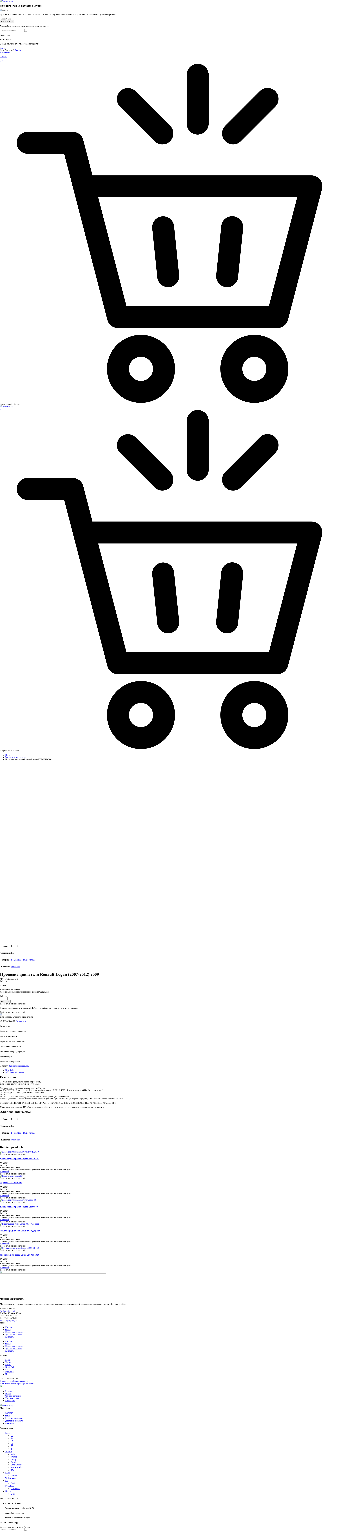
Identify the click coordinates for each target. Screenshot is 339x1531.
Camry (13, 1459)
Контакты (9, 1337)
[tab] (172, 1070)
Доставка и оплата (13, 1334)
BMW (7, 1472)
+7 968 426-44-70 (7, 1311)
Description (10, 1070)
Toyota (8, 1451)
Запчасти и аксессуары (15, 757)
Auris (13, 1454)
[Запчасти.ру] (6, 406)
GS (12, 1446)
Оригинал (15, 967)
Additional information (14, 1072)
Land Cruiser (16, 1464)
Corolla (14, 1462)
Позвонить (21, 1021)
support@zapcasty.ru (8, 1320)
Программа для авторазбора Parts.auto (17, 1383)
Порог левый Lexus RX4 (11, 1182)
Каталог (9, 1327)
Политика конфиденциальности (14, 1381)
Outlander (15, 1488)
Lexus (7, 1433)
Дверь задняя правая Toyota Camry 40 (19, 1206)
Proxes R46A (16, 1467)
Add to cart (5, 1001)
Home (7, 755)
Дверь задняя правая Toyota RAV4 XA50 (19, 1158)
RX (12, 1438)
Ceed (13, 1483)
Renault (32, 960)
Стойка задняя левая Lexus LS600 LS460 (19, 1254)
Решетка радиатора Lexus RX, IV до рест (20, 1230)
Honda (8, 1491)
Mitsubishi (9, 1486)
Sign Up (18, 50)
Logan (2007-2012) (19, 960)
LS (12, 1443)
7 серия (14, 1475)
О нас (7, 1330)
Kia (6, 1480)
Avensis (14, 1456)
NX (12, 1440)
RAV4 (13, 1470)
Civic (13, 1493)
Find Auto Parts (7, 22)
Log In (3, 48)
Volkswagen (10, 1478)
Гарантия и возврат (14, 1332)
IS (11, 1448)
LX (12, 1435)
